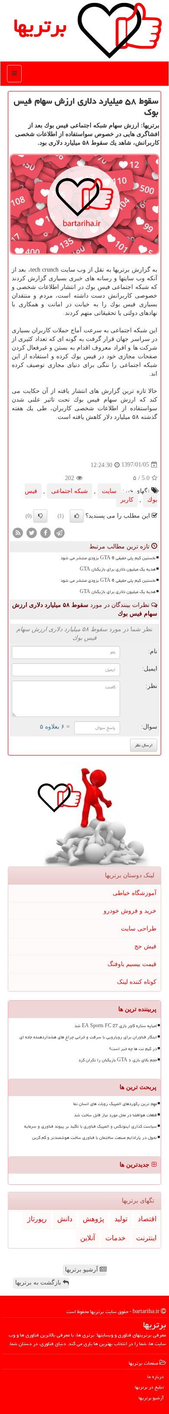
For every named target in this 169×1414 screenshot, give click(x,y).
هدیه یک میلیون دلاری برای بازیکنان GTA (118, 569)
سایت (109, 491)
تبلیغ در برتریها (149, 1386)
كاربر (126, 499)
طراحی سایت (138, 928)
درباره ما (155, 1376)
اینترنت (146, 1238)
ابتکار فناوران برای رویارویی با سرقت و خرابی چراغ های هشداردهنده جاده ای (88, 1037)
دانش (64, 1219)
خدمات (115, 1238)
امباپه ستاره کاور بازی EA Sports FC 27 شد (116, 1026)
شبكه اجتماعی (69, 491)
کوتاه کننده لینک (136, 982)
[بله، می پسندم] (77, 515)
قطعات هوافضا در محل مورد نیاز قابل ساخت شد (115, 1115)
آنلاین (87, 1238)
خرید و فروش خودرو (130, 911)
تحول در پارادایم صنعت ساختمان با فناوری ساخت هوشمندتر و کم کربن (94, 1137)
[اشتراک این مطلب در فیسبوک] (45, 532)
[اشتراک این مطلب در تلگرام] (59, 532)
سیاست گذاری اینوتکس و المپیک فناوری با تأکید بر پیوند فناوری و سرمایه (90, 1126)
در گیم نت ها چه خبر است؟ (133, 1048)
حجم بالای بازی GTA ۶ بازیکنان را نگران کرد (117, 1060)
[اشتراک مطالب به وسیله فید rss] (18, 532)
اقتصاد (147, 1219)
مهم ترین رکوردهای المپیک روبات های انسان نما (115, 1103)
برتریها (39, 25)
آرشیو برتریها (82, 1269)
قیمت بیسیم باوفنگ (131, 964)
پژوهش (93, 1219)
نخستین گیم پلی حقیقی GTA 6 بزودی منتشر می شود (108, 558)
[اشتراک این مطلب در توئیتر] (32, 532)
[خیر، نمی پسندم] (40, 515)
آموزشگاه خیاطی (134, 893)
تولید (120, 1219)
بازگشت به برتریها (39, 1282)
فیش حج (145, 946)
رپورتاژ (37, 1219)
